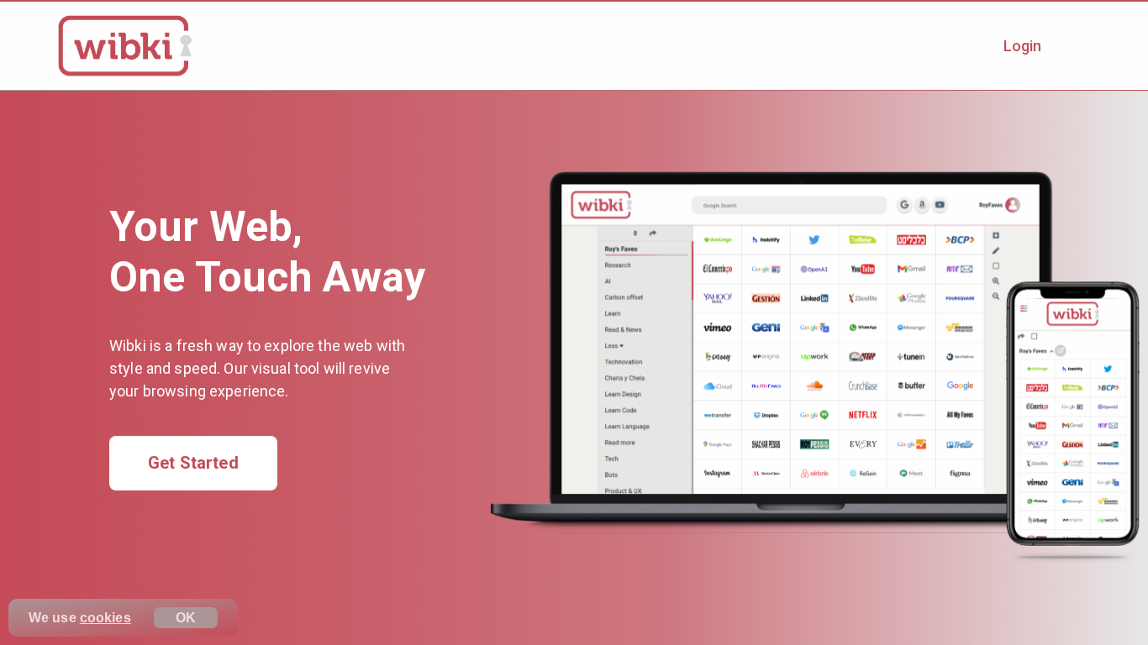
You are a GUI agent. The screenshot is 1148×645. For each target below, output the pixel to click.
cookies (105, 618)
